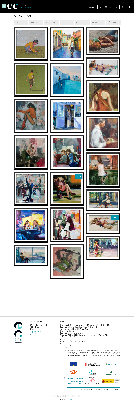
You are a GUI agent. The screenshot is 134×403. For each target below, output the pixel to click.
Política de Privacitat (85, 390)
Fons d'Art (112, 22)
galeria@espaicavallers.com (40, 334)
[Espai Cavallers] (20, 6)
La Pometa (71, 399)
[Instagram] (122, 7)
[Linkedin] (131, 7)
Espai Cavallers (61, 396)
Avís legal (116, 390)
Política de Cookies (102, 390)
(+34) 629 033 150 (36, 332)
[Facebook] (126, 7)
